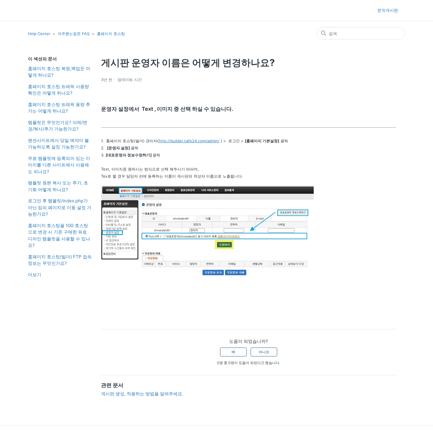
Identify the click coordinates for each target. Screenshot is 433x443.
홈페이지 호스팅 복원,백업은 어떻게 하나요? (59, 72)
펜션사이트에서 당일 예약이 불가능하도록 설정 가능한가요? (58, 144)
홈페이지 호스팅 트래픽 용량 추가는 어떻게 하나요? (59, 108)
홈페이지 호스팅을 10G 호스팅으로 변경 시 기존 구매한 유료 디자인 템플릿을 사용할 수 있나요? (59, 235)
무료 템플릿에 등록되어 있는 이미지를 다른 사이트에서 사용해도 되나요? (59, 165)
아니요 (264, 352)
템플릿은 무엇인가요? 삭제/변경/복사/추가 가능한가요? (57, 126)
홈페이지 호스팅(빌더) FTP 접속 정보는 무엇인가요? (60, 260)
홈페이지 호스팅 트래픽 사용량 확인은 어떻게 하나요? (58, 90)
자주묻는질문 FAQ (74, 33)
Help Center (39, 33)
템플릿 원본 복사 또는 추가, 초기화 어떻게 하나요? (58, 186)
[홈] (38, 10)
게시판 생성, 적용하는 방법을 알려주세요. (142, 393)
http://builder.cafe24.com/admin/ (189, 140)
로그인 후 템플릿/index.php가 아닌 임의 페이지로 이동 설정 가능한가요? (59, 207)
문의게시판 (387, 10)
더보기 (34, 274)
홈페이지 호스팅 (111, 33)
